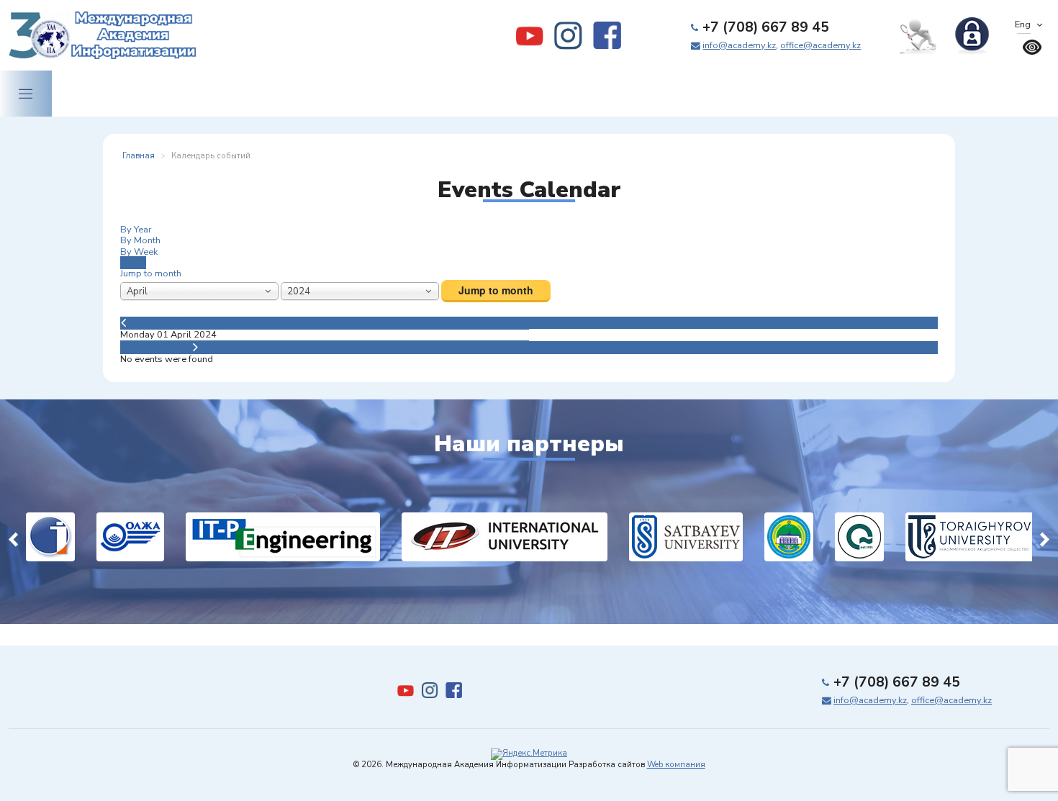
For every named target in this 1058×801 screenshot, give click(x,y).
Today (133, 262)
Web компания (676, 764)
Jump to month (150, 273)
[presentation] (13, 537)
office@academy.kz (820, 45)
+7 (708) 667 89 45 (765, 27)
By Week (139, 251)
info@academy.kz (739, 45)
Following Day (152, 346)
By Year (136, 229)
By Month (140, 240)
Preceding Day (166, 322)
